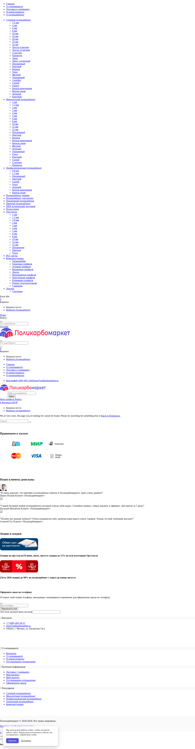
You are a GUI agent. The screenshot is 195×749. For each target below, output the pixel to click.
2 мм (14, 107)
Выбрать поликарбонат (18, 310)
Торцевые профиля (22, 264)
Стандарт (17, 52)
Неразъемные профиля (24, 275)
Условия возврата (15, 12)
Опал (15, 72)
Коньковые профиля (22, 269)
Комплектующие (15, 258)
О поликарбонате (15, 14)
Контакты (11, 380)
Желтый (16, 74)
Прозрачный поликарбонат (20, 201)
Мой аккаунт (13, 677)
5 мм (14, 116)
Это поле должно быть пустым (16, 612)
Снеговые (17, 291)
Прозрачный (18, 63)
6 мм (14, 28)
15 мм (15, 129)
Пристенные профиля (23, 277)
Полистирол (12, 209)
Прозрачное (18, 247)
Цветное (16, 250)
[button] (0, 299)
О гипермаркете (14, 6)
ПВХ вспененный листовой (20, 206)
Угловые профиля (21, 266)
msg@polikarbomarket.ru (46, 380)
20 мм (15, 39)
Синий (15, 83)
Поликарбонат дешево (17, 195)
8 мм (14, 31)
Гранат (15, 85)
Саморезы (17, 286)
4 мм (14, 25)
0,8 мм (15, 170)
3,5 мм (15, 22)
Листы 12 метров (21, 50)
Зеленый (16, 94)
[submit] (1, 603)
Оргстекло (11, 212)
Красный (17, 96)
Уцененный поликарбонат (20, 701)
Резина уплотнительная (24, 283)
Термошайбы (19, 261)
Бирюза (16, 69)
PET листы (12, 255)
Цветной (16, 66)
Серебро (16, 80)
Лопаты (10, 288)
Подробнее (26, 741)
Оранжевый (18, 77)
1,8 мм (15, 220)
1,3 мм (15, 173)
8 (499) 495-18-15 (25, 380)
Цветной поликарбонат (18, 203)
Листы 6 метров (20, 47)
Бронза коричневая (22, 88)
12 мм (15, 127)
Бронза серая (18, 91)
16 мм (15, 36)
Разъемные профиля (22, 280)
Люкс (15, 58)
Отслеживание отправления (20, 661)
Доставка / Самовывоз (17, 672)
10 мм (15, 33)
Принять (12, 741)
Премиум (17, 55)
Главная (10, 3)
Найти (11, 396)
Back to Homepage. (110, 415)
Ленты (15, 272)
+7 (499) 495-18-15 (15, 623)
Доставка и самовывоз (17, 9)
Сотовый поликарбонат (18, 20)
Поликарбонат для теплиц (19, 198)
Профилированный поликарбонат (24, 168)
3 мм (14, 110)
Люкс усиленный (21, 61)
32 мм (15, 44)
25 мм (15, 42)
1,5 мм (15, 105)
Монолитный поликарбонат (20, 99)
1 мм (14, 102)
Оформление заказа (16, 683)
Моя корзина (12, 674)
